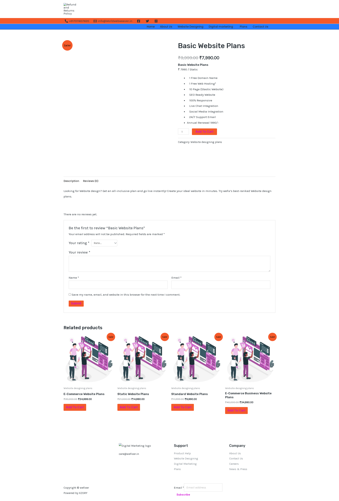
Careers (234, 463)
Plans (243, 26)
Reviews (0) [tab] (90, 181)
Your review (79, 252)
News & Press (238, 469)
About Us (166, 26)
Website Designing (190, 26)
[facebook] (139, 21)
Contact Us (260, 26)
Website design (261, 191)
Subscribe (183, 494)
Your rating (79, 243)
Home (151, 26)
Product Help (182, 453)
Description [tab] (71, 181)
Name (74, 277)
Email (176, 277)
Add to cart (204, 131)
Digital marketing (221, 26)
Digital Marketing (185, 463)
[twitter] (148, 21)
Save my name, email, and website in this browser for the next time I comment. (126, 294)
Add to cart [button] (75, 407)
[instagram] (156, 21)
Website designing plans (206, 142)
